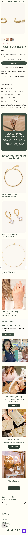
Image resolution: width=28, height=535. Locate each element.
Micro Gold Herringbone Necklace (11, 273)
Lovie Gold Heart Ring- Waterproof (10, 312)
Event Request (5, 514)
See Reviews (8, 334)
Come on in (14, 405)
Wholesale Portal (6, 515)
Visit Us (3, 512)
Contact (4, 513)
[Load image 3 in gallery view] (12, 39)
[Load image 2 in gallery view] (7, 39)
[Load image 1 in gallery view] (3, 39)
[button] (23, 1)
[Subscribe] (24, 504)
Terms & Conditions (7, 525)
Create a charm (14, 446)
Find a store (14, 488)
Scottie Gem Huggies (9, 234)
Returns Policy (5, 522)
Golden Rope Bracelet (10, 194)
